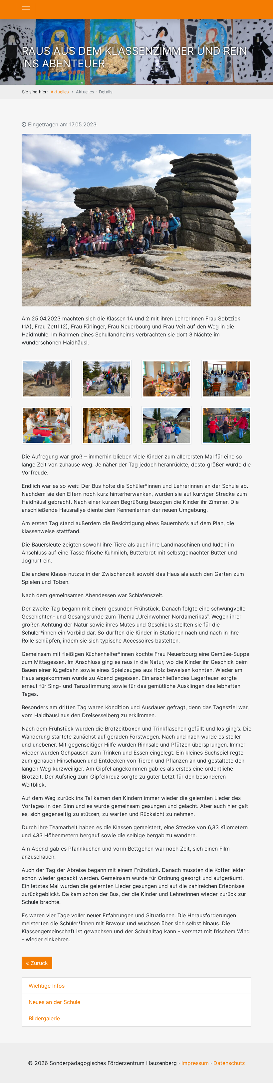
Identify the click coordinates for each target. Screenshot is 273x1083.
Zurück (38, 963)
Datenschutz (229, 1063)
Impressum (195, 1063)
